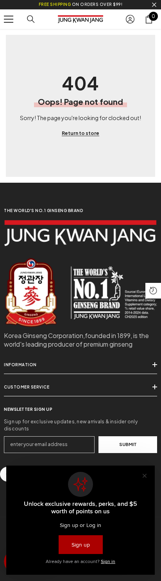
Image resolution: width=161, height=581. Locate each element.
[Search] (31, 19)
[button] (153, 291)
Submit (128, 444)
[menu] (8, 19)
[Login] (130, 19)
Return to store (80, 133)
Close (154, 5)
